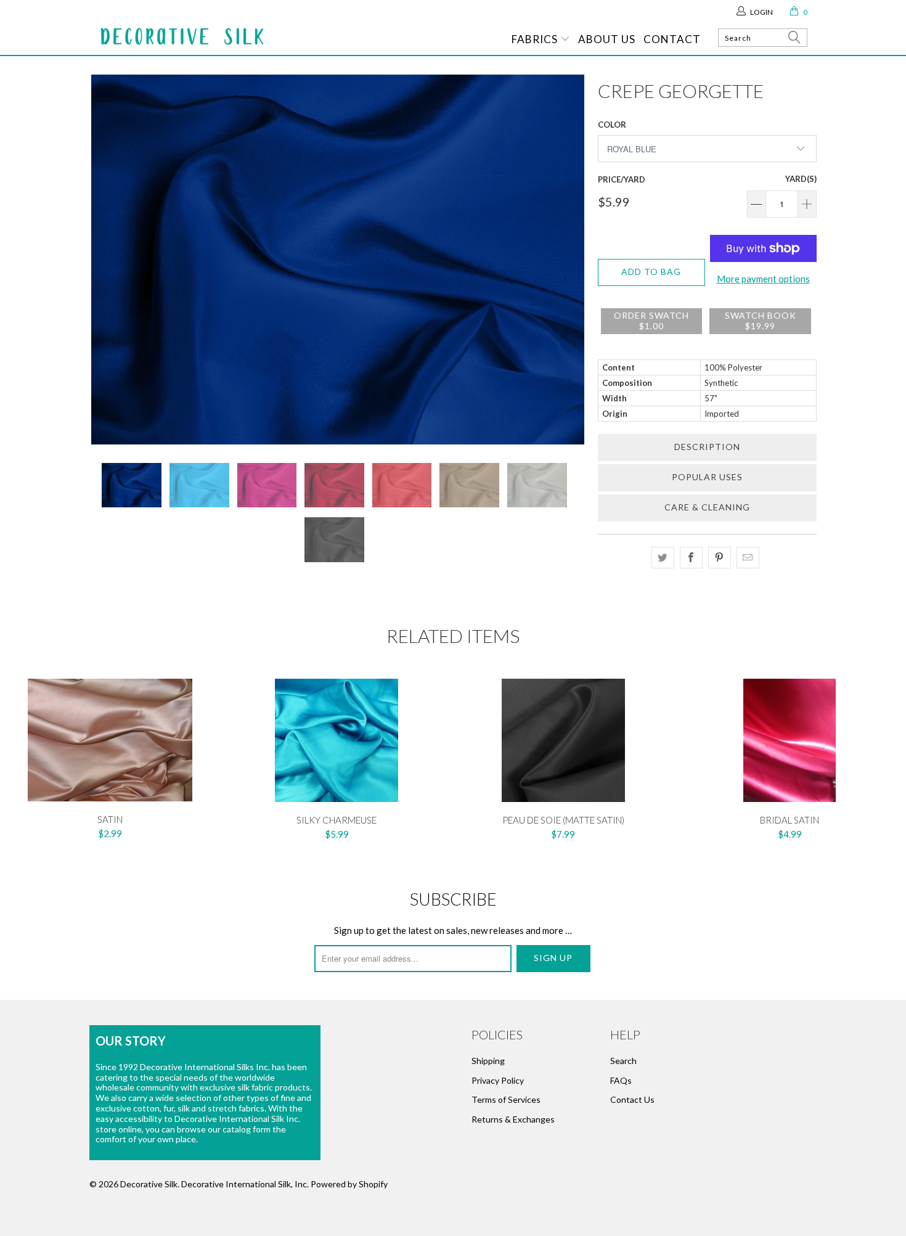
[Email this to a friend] (748, 557)
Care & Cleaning (707, 507)
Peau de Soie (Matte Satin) (563, 740)
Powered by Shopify (349, 1184)
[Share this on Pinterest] (719, 557)
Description (707, 446)
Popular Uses (707, 477)
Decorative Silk (149, 1184)
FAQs (621, 1080)
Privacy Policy (497, 1080)
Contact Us (632, 1099)
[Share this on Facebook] (691, 557)
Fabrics (536, 39)
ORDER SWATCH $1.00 (651, 320)
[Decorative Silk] (182, 37)
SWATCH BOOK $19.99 (760, 320)
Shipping (488, 1060)
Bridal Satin (790, 740)
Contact (672, 39)
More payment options (763, 278)
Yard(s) (801, 179)
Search (623, 1060)
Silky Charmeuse (337, 740)
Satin (110, 740)
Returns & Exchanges (513, 1119)
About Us (606, 39)
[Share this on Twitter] (662, 557)
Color (612, 124)
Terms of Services (506, 1099)
